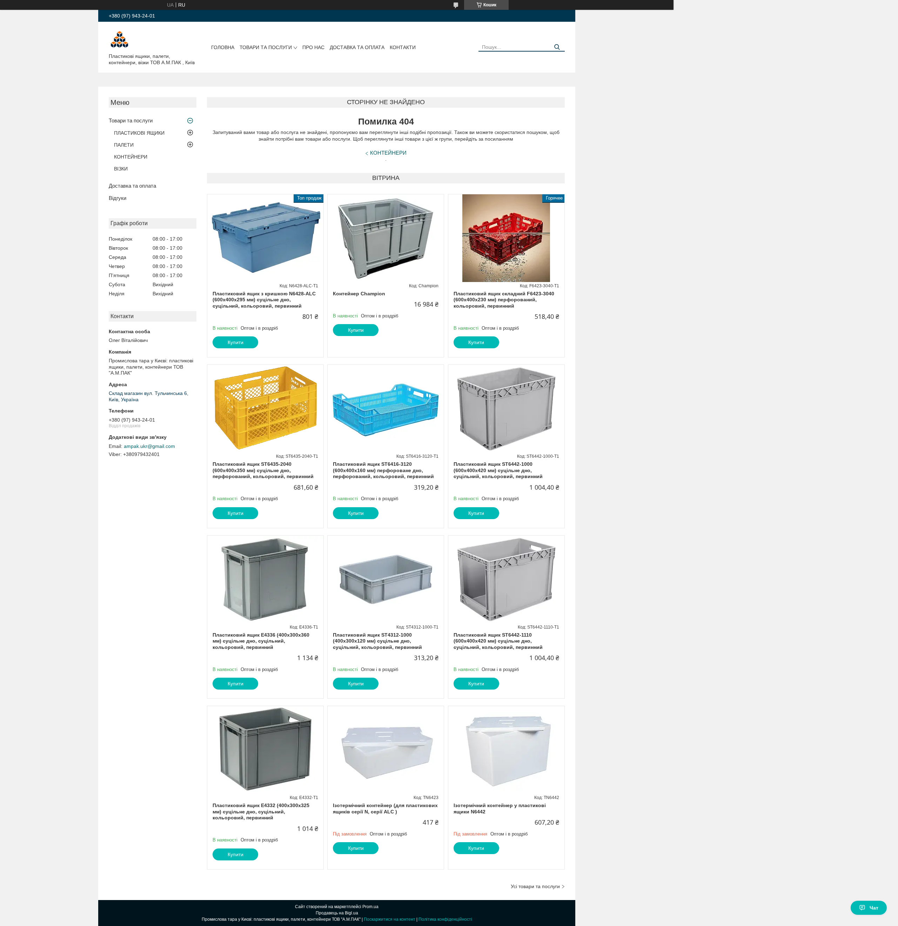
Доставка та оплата (357, 47)
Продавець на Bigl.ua (337, 913)
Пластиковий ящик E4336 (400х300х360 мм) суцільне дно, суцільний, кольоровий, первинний (261, 641)
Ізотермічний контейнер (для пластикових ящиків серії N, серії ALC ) (385, 808)
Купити (235, 342)
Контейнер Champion (359, 293)
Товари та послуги (266, 47)
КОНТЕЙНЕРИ (130, 157)
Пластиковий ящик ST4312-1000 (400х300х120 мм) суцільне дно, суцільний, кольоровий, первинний (377, 641)
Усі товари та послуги (535, 886)
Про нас (313, 47)
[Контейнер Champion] (386, 238)
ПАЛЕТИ (124, 145)
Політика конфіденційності (445, 919)
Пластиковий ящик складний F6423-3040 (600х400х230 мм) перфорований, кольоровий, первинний (504, 300)
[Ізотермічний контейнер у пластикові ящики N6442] (506, 750)
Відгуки (117, 198)
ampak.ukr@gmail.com (149, 446)
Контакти (403, 47)
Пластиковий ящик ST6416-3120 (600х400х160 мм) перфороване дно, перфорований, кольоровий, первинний (383, 470)
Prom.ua (370, 906)
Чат (874, 908)
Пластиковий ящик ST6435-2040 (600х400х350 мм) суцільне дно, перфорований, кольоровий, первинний (263, 470)
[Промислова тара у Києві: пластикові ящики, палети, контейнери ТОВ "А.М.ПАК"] (119, 39)
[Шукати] (557, 47)
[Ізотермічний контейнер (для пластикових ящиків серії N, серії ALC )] (386, 750)
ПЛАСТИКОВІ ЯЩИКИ (139, 133)
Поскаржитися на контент (389, 919)
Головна (222, 47)
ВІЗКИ (121, 169)
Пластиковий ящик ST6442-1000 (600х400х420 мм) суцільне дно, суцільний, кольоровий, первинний (498, 470)
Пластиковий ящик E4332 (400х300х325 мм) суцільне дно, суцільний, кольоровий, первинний (261, 811)
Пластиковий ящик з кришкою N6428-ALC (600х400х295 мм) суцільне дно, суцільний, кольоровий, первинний (264, 300)
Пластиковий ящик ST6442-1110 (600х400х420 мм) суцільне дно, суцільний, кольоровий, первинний (498, 641)
